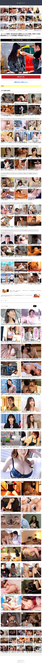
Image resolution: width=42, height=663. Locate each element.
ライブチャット (9, 232)
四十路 (13, 203)
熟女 (5, 203)
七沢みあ (20, 173)
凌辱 (17, 146)
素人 (33, 118)
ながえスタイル (11, 230)
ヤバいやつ (30, 146)
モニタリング (31, 230)
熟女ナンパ (25, 118)
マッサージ (8, 260)
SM (27, 260)
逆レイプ (21, 146)
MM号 (25, 230)
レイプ (2, 146)
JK (24, 260)
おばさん (26, 203)
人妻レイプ (8, 146)
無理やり (13, 146)
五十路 (17, 203)
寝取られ (17, 260)
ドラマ (36, 230)
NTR (22, 260)
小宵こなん (14, 173)
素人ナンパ (3, 118)
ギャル (2, 260)
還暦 (21, 203)
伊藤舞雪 (30, 173)
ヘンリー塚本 (4, 230)
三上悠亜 (3, 173)
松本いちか (3, 175)
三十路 (9, 203)
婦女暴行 (36, 146)
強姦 (26, 146)
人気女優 (3, 232)
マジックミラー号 (19, 230)
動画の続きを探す (21, 76)
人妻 (2, 203)
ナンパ (37, 118)
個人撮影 (20, 118)
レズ (30, 260)
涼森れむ (25, 173)
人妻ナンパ (9, 118)
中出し (13, 260)
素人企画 (15, 118)
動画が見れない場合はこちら (21, 82)
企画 (30, 118)
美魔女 (30, 203)
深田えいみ (8, 173)
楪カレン (35, 173)
